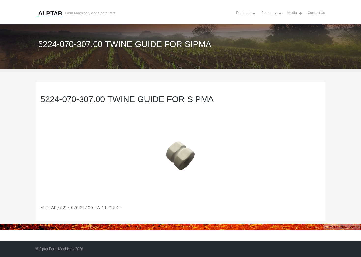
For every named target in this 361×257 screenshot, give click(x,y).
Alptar (50, 13)
